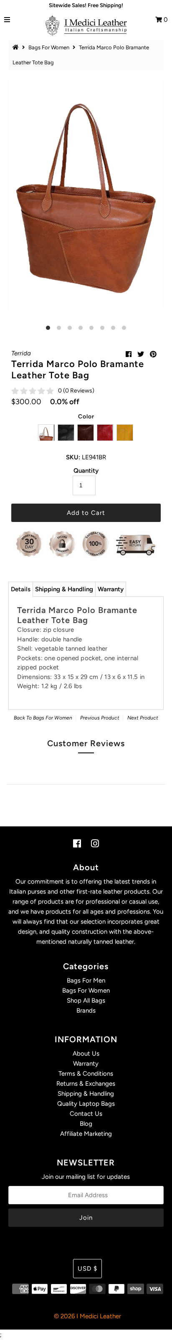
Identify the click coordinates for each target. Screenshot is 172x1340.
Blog (86, 1123)
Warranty (111, 589)
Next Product (142, 718)
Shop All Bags (86, 1000)
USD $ (87, 1268)
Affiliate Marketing (86, 1133)
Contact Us (86, 1113)
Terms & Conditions (85, 1073)
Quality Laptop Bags (86, 1103)
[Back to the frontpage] (17, 47)
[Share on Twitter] (140, 354)
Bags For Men (86, 980)
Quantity (86, 470)
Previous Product (99, 718)
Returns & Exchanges (85, 1083)
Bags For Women (48, 47)
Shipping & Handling (64, 589)
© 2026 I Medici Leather (87, 1316)
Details (20, 589)
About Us (86, 1053)
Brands (86, 1010)
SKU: (73, 457)
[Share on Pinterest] (153, 354)
